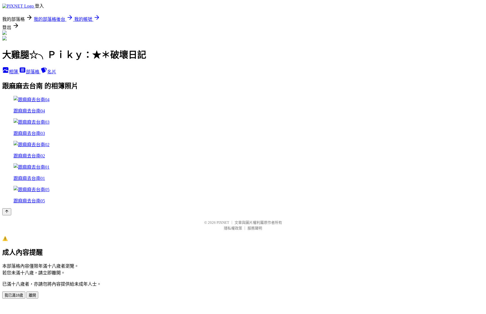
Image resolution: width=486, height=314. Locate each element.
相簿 (14, 71)
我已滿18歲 (13, 295)
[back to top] (6, 211)
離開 (32, 295)
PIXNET (223, 222)
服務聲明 (255, 228)
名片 (51, 71)
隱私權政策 (233, 228)
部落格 (33, 71)
